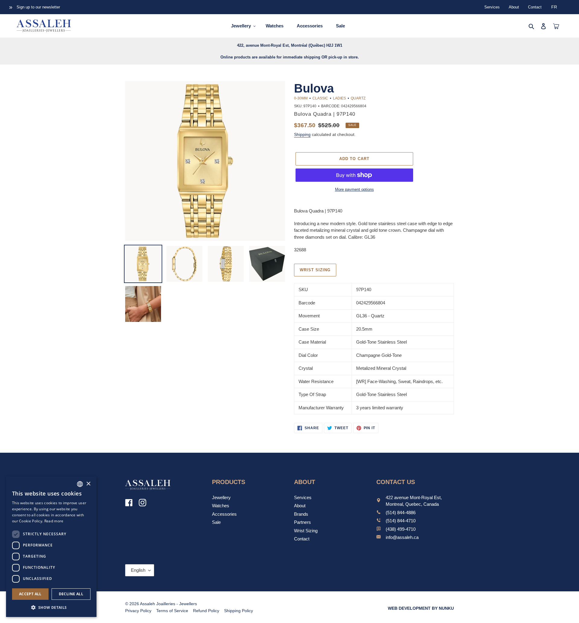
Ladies (339, 98)
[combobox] (80, 484)
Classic (320, 98)
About (514, 7)
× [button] (88, 484)
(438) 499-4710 (401, 529)
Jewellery (221, 497)
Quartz (358, 98)
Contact (535, 7)
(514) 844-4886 (401, 512)
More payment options (354, 189)
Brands (301, 514)
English (138, 570)
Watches (220, 505)
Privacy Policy (138, 610)
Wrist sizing (315, 270)
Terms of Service (172, 610)
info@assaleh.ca (402, 537)
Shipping (302, 134)
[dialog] (51, 547)
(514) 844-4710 (401, 520)
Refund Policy (206, 610)
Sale (216, 522)
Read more (54, 521)
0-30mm (301, 98)
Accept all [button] (30, 593)
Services (492, 7)
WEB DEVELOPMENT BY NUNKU (421, 608)
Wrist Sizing (306, 530)
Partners (302, 522)
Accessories (224, 514)
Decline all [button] (71, 593)
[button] (51, 607)
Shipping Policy (238, 610)
